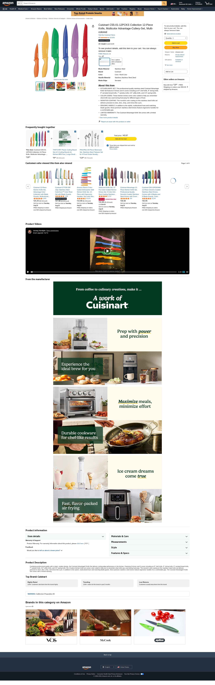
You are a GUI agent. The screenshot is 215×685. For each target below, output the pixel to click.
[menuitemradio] (183, 272)
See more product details (109, 117)
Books (102, 9)
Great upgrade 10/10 (40, 233)
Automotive (175, 9)
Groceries (70, 9)
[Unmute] (187, 272)
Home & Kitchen (30, 18)
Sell (118, 9)
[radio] (40, 86)
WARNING (31, 594)
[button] (5, 9)
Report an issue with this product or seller (115, 121)
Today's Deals (93, 9)
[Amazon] (8, 3)
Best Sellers (48, 9)
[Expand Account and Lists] (192, 4)
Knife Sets (89, 18)
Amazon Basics (36, 9)
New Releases (60, 9)
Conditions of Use (79, 674)
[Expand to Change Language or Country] (113, 667)
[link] (65, 138)
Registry (132, 9)
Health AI (13, 9)
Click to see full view (61, 79)
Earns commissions (52, 230)
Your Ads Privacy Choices (132, 674)
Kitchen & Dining (42, 18)
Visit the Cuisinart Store (106, 35)
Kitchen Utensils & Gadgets (57, 18)
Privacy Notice (91, 674)
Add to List (169, 72)
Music (140, 9)
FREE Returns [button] (103, 54)
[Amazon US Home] (86, 668)
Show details (113, 149)
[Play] (27, 272)
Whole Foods (81, 9)
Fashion (124, 9)
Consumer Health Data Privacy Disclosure (110, 674)
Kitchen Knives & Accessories (76, 18)
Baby (183, 9)
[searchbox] (92, 3)
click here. (80, 543)
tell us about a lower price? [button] (50, 550)
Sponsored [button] (29, 606)
